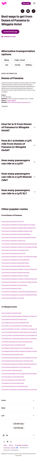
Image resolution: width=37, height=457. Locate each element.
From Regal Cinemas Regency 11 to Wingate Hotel (17, 348)
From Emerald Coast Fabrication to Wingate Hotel (17, 361)
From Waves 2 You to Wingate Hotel (12, 383)
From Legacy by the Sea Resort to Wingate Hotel (16, 326)
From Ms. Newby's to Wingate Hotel (12, 377)
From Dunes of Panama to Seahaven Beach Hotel (16, 231)
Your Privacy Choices (9, 447)
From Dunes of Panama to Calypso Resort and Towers (18, 225)
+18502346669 (11, 100)
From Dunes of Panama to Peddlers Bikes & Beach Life (18, 228)
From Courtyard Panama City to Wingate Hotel (16, 367)
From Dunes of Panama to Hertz (11, 288)
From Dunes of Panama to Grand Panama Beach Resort (18, 237)
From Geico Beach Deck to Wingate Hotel (14, 386)
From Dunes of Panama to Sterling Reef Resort (16, 234)
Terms (5, 445)
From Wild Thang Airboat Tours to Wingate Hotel (16, 342)
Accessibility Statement (21, 445)
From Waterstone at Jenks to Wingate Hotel (15, 322)
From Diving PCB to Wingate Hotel (12, 354)
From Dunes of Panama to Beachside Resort (15, 263)
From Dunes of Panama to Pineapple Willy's (15, 250)
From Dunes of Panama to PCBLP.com (13, 240)
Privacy (11, 445)
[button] (34, 3)
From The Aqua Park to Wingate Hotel (13, 380)
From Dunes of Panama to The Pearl (12, 298)
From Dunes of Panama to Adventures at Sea (15, 272)
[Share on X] (22, 11)
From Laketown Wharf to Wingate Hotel (14, 319)
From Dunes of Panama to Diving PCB (13, 253)
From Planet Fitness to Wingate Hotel (13, 345)
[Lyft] (4, 3)
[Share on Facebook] (28, 11)
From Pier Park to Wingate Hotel (11, 370)
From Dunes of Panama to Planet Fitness (14, 285)
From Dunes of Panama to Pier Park (12, 221)
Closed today (7, 97)
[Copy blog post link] (33, 11)
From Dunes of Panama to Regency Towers (15, 276)
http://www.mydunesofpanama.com (19, 102)
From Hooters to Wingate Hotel (11, 313)
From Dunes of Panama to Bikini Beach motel (15, 266)
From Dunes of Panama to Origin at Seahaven (15, 260)
